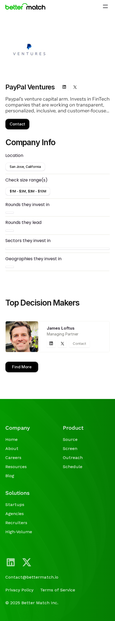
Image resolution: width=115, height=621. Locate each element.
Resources (16, 466)
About (11, 448)
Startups (14, 504)
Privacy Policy (19, 589)
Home (11, 439)
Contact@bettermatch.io (31, 577)
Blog (9, 475)
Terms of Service (57, 589)
